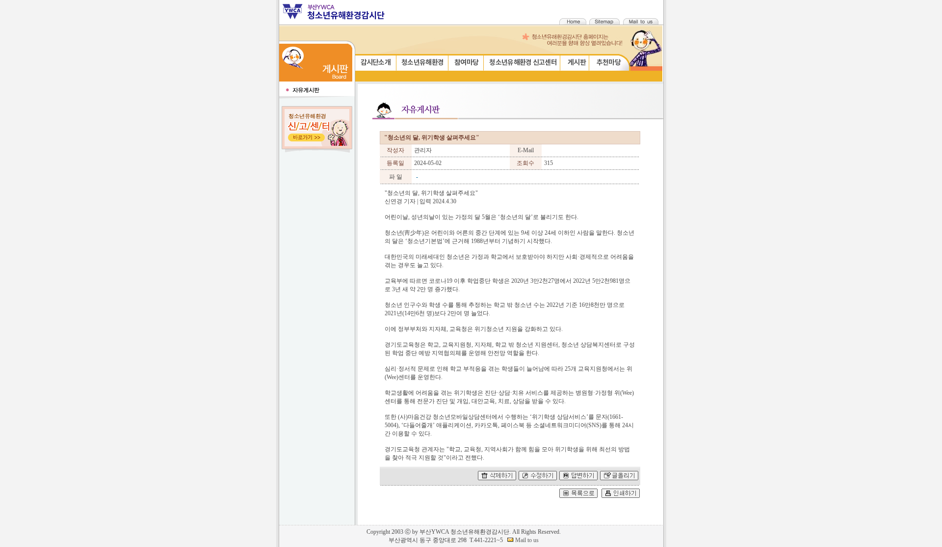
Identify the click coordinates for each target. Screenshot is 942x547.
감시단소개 (376, 62)
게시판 (577, 62)
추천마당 (609, 62)
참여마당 (466, 62)
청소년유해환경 (422, 62)
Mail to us (526, 540)
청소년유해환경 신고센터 (523, 62)
